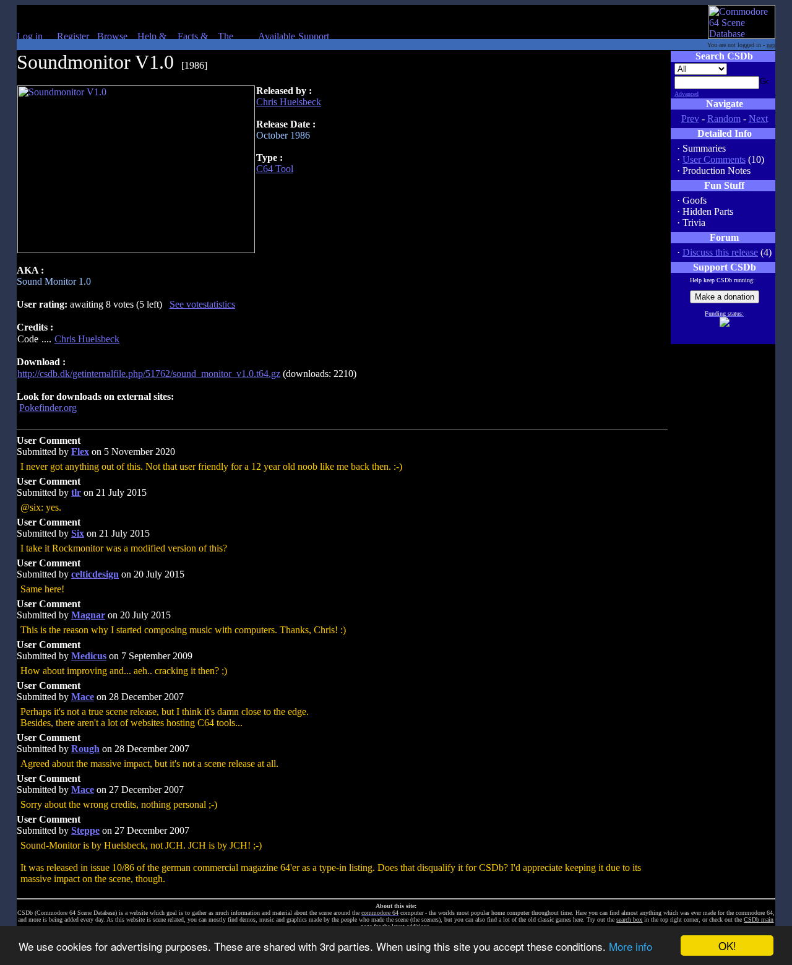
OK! (727, 945)
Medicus (88, 656)
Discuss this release (720, 252)
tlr (76, 492)
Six (77, 533)
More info (630, 946)
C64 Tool (274, 168)
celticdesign (95, 574)
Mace (82, 696)
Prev (690, 118)
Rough (85, 748)
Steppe (85, 830)
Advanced (686, 93)
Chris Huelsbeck (288, 102)
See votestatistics (202, 304)
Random (724, 118)
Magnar (88, 615)
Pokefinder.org (48, 407)
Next (758, 118)
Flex (80, 451)
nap (771, 44)
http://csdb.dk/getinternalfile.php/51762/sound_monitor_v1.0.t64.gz (148, 373)
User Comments (714, 159)
